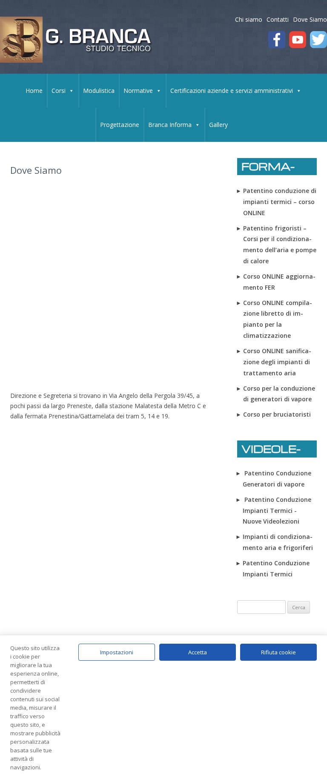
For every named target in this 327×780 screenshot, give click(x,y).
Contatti (278, 19)
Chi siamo (248, 19)
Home (34, 90)
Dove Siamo (310, 19)
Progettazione (119, 125)
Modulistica (99, 90)
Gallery (218, 125)
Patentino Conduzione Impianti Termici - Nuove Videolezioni (277, 510)
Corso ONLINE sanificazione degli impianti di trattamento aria (277, 362)
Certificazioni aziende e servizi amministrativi (231, 90)
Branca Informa (170, 125)
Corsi (59, 90)
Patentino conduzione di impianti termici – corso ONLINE (279, 202)
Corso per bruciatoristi (277, 414)
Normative (138, 90)
